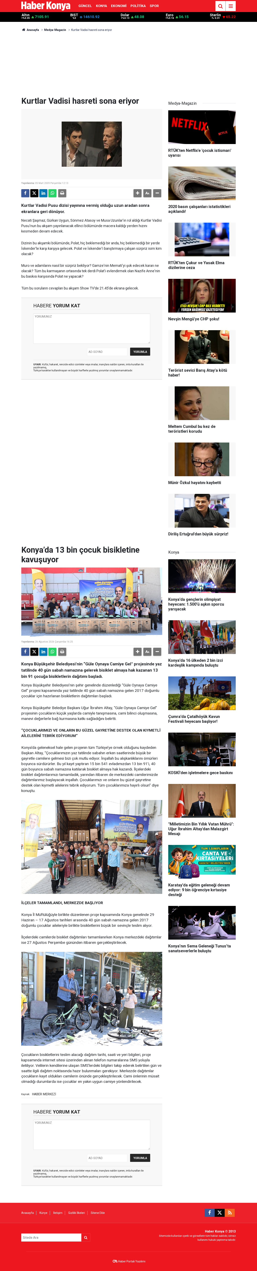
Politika (138, 6)
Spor (154, 6)
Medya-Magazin (55, 29)
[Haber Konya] (45, 6)
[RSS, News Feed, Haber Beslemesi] (230, 1213)
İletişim (57, 1212)
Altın (26, 15)
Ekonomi (118, 6)
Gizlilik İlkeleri (76, 1212)
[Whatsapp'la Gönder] (52, 193)
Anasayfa (32, 29)
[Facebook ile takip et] (210, 1213)
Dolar (125, 15)
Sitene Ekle (98, 1212)
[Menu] (230, 6)
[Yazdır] (62, 193)
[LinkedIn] (43, 193)
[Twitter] (34, 193)
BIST (74, 15)
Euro (169, 15)
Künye (43, 1212)
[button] (138, 193)
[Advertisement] (128, 66)
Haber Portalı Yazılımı (131, 1261)
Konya (101, 6)
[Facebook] (25, 193)
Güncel (85, 6)
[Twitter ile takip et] (220, 1213)
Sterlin (215, 15)
